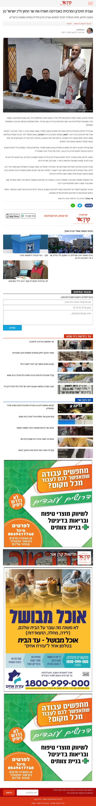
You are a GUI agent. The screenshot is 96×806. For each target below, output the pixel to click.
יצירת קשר (37, 799)
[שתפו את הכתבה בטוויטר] (80, 205)
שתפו (88, 205)
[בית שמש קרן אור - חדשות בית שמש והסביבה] (40, 3)
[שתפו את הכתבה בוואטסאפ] (73, 205)
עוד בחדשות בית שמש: (78, 336)
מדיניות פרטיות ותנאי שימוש (52, 799)
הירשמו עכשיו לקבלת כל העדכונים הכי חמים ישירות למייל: (73, 790)
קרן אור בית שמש (43, 803)
